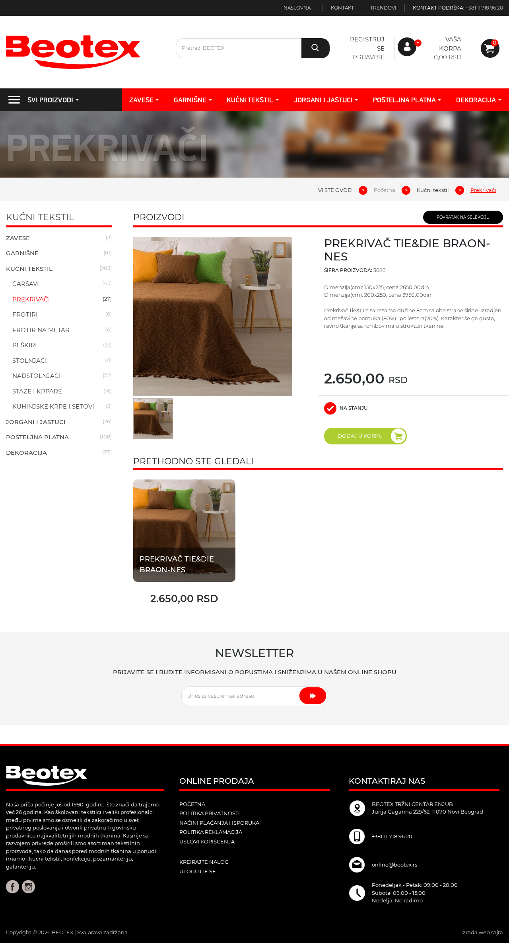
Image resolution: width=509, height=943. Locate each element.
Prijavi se (369, 57)
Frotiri (25, 314)
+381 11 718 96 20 (484, 8)
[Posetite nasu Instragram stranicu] (28, 886)
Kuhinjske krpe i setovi (53, 406)
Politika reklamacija (210, 832)
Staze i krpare (37, 391)
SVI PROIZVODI (50, 100)
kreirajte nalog (204, 862)
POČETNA (192, 804)
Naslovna (297, 8)
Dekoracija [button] (476, 100)
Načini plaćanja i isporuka (219, 823)
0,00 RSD (447, 57)
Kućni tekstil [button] (250, 100)
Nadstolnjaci (36, 376)
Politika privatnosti (209, 813)
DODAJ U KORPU (360, 435)
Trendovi (383, 8)
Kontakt (342, 8)
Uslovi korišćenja (207, 841)
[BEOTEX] (85, 52)
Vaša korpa (450, 43)
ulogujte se (197, 871)
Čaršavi (25, 284)
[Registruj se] (490, 48)
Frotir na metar (41, 330)
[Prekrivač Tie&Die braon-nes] (184, 530)
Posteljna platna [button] (404, 100)
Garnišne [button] (190, 100)
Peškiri (24, 345)
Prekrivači (31, 299)
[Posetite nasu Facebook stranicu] (12, 886)
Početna (384, 190)
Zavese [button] (141, 100)
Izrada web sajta (482, 932)
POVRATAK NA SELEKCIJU (463, 217)
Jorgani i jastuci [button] (323, 100)
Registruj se (367, 43)
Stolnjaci (29, 360)
